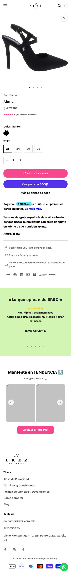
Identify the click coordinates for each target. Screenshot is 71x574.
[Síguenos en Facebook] (5, 550)
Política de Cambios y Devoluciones (26, 491)
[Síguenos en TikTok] (23, 550)
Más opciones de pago (35, 193)
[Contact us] (64, 567)
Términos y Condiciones (19, 485)
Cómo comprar (13, 498)
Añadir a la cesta (35, 173)
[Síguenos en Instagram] (14, 550)
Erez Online (10, 95)
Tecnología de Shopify (46, 558)
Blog (6, 504)
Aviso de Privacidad (16, 479)
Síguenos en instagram (35, 430)
